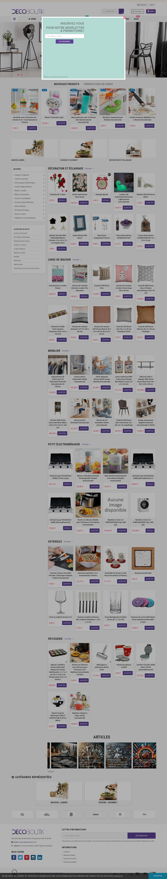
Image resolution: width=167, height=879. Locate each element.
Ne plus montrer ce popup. (57, 77)
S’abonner (65, 41)
